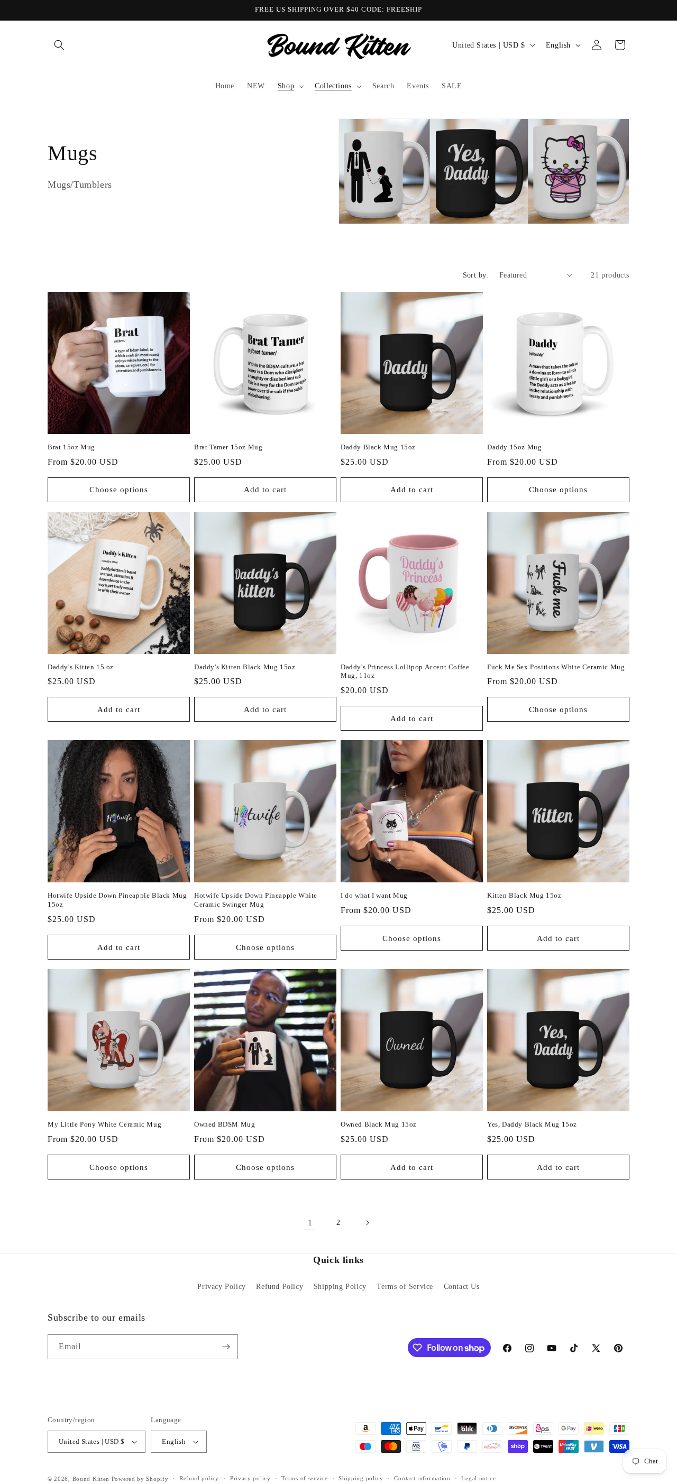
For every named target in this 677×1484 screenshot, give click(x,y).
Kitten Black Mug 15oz (524, 895)
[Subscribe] (225, 1346)
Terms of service (304, 1478)
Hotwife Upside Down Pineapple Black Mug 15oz (117, 899)
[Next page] (367, 1222)
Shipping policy (360, 1478)
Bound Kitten (92, 1479)
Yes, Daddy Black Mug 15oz (532, 1124)
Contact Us (462, 1287)
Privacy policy (250, 1478)
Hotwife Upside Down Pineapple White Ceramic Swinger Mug (255, 899)
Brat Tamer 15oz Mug (228, 447)
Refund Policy (279, 1287)
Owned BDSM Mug (224, 1124)
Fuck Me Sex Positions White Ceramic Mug (556, 667)
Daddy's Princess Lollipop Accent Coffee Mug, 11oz (405, 671)
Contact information (422, 1478)
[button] (59, 45)
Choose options (118, 489)
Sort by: (476, 275)
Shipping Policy (340, 1287)
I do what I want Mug (374, 895)
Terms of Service (405, 1287)
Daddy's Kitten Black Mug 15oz (244, 667)
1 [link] (310, 1222)
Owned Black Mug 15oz (379, 1124)
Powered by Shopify (140, 1479)
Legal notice (478, 1478)
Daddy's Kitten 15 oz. (82, 667)
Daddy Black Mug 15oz (378, 447)
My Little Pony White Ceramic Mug (104, 1124)
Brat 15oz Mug (71, 447)
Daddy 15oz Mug (514, 447)
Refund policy (199, 1478)
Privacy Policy (221, 1287)
